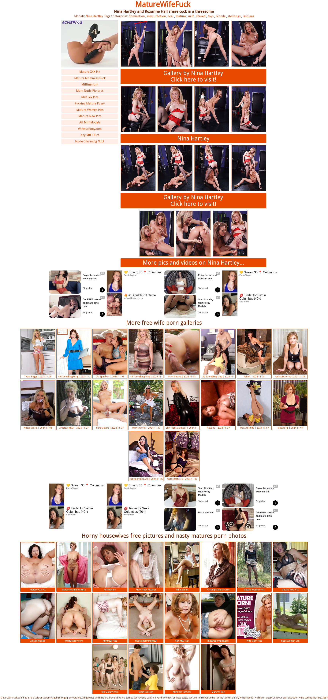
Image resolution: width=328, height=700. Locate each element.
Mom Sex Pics (146, 692)
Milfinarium (89, 84)
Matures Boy (218, 692)
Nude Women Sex (290, 641)
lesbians (248, 16)
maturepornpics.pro (218, 641)
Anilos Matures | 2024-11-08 (290, 376)
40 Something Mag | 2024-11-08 (74, 377)
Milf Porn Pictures (182, 692)
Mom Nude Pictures (89, 90)
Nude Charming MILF (89, 141)
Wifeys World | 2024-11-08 (38, 427)
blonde (221, 16)
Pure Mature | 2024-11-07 (110, 427)
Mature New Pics (89, 116)
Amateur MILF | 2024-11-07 (73, 427)
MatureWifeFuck (163, 4)
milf (191, 16)
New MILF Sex (182, 641)
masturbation (156, 16)
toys (211, 16)
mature (181, 16)
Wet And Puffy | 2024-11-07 (254, 427)
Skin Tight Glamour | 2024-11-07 (182, 428)
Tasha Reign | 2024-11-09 (37, 376)
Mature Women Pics (89, 110)
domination (137, 16)
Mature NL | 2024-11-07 (290, 427)
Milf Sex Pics (89, 97)
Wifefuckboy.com (90, 129)
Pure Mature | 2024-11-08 (182, 376)
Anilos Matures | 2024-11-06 (182, 479)
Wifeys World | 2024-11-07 (146, 427)
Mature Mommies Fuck (90, 78)
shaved (201, 16)
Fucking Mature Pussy (90, 103)
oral (170, 16)
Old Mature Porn (110, 692)
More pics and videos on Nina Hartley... (193, 262)
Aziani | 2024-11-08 (254, 376)
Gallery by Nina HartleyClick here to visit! (193, 76)
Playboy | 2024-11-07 (218, 427)
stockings (234, 16)
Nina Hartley (94, 16)
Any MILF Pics (89, 135)
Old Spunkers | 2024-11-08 (110, 376)
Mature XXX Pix (89, 72)
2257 (325, 697)
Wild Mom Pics (254, 641)
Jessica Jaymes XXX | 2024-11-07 (146, 479)
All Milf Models (89, 122)
